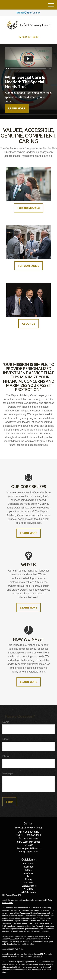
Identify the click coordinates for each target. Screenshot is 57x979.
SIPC (40, 956)
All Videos (28, 888)
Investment (28, 866)
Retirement (28, 863)
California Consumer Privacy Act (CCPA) (34, 938)
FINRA (35, 956)
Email (5, 739)
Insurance (29, 873)
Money (28, 879)
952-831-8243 (30, 37)
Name (5, 722)
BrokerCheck (7, 902)
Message (7, 773)
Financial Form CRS (13, 895)
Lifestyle (28, 882)
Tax (28, 876)
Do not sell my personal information (20, 944)
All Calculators (28, 892)
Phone (6, 756)
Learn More (16, 108)
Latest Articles (29, 885)
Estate (28, 869)
